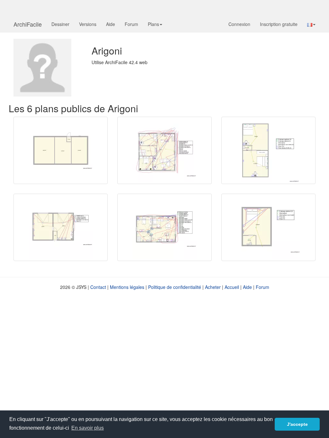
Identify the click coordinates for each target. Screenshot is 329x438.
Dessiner (60, 24)
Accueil (232, 287)
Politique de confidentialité (174, 287)
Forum (131, 24)
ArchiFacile (27, 24)
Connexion (239, 24)
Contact (98, 287)
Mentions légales (127, 287)
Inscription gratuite (279, 24)
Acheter (213, 287)
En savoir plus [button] (87, 428)
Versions (87, 24)
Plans (153, 24)
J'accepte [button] (297, 424)
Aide (110, 24)
